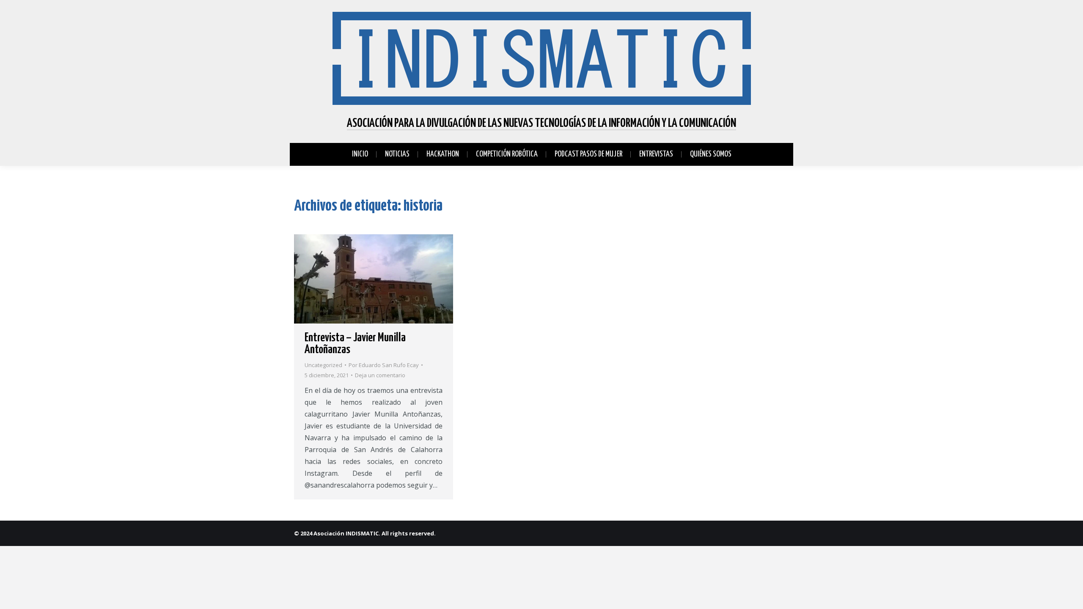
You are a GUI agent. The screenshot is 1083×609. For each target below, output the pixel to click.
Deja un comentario (380, 375)
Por (384, 365)
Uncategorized (323, 365)
